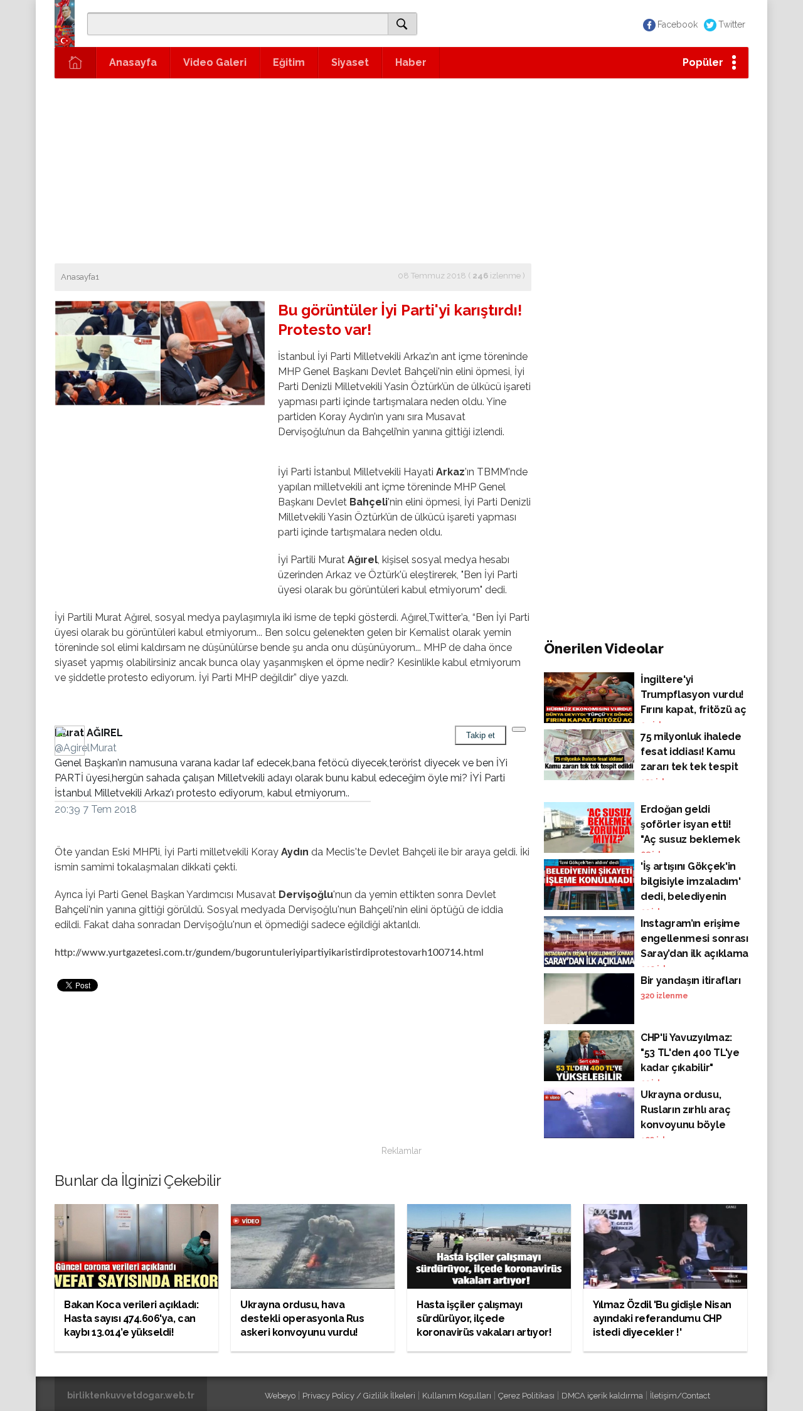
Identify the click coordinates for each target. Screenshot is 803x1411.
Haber (411, 62)
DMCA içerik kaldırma (602, 1395)
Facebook (677, 24)
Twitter (731, 24)
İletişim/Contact (680, 1395)
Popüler (703, 62)
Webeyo (280, 1395)
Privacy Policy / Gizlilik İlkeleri (358, 1395)
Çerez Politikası (526, 1395)
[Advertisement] (401, 169)
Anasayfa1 (80, 277)
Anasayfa (133, 62)
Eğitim (289, 62)
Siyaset (350, 62)
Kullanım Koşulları (456, 1395)
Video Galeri (215, 62)
